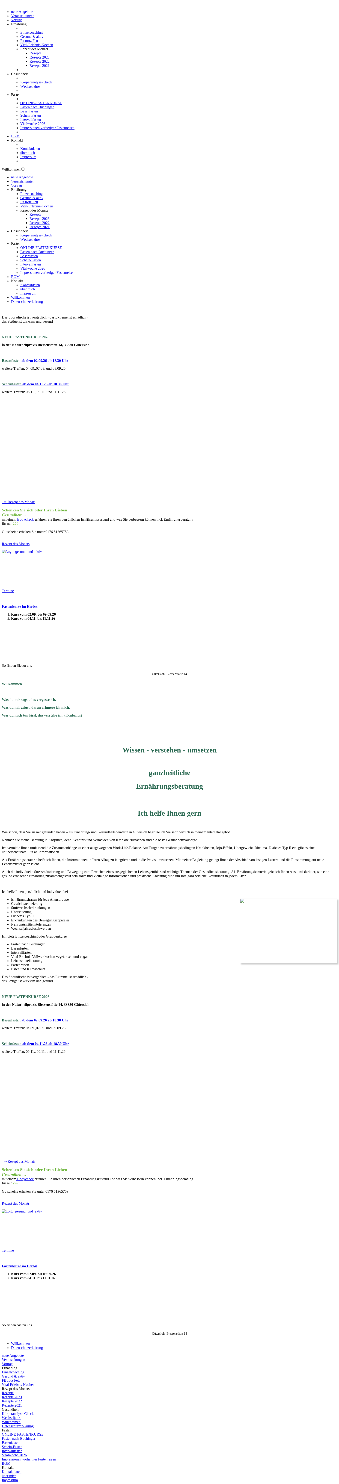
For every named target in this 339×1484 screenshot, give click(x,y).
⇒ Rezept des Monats (18, 502)
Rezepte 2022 (40, 61)
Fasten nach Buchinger (37, 107)
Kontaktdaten (30, 148)
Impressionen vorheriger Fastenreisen (47, 128)
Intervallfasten (30, 119)
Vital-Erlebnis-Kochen (36, 45)
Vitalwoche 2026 (32, 124)
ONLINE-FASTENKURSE (41, 103)
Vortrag (16, 20)
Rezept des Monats (16, 544)
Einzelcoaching (31, 32)
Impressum (28, 157)
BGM (15, 136)
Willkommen (20, 297)
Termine (8, 591)
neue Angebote (22, 12)
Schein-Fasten (30, 115)
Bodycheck (25, 519)
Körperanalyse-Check (36, 82)
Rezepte (35, 53)
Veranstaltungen (22, 16)
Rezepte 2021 (40, 66)
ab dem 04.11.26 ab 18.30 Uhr (35, 384)
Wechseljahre (30, 86)
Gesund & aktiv (31, 36)
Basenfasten (29, 111)
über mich (27, 153)
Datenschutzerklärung (27, 302)
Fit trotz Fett (29, 41)
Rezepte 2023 (40, 57)
